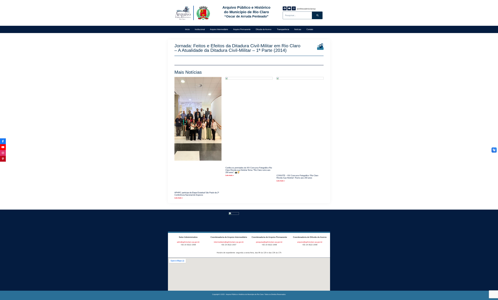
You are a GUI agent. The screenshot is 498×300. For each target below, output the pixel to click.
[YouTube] (3, 147)
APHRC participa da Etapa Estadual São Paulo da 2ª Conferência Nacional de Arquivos (196, 193)
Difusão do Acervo (264, 29)
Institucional (200, 29)
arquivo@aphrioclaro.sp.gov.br (309, 242)
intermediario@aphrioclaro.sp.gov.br (229, 242)
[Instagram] (294, 8)
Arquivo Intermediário (219, 29)
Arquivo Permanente (242, 29)
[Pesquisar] (317, 15)
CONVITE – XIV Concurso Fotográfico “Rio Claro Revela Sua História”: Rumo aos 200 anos (297, 176)
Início (187, 29)
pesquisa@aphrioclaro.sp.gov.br (269, 242)
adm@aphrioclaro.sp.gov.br (188, 242)
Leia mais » (178, 198)
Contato (309, 29)
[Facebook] (285, 8)
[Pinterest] (3, 159)
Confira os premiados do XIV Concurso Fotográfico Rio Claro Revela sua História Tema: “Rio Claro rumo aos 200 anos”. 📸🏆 (248, 170)
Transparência (283, 29)
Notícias (297, 29)
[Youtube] (289, 8)
